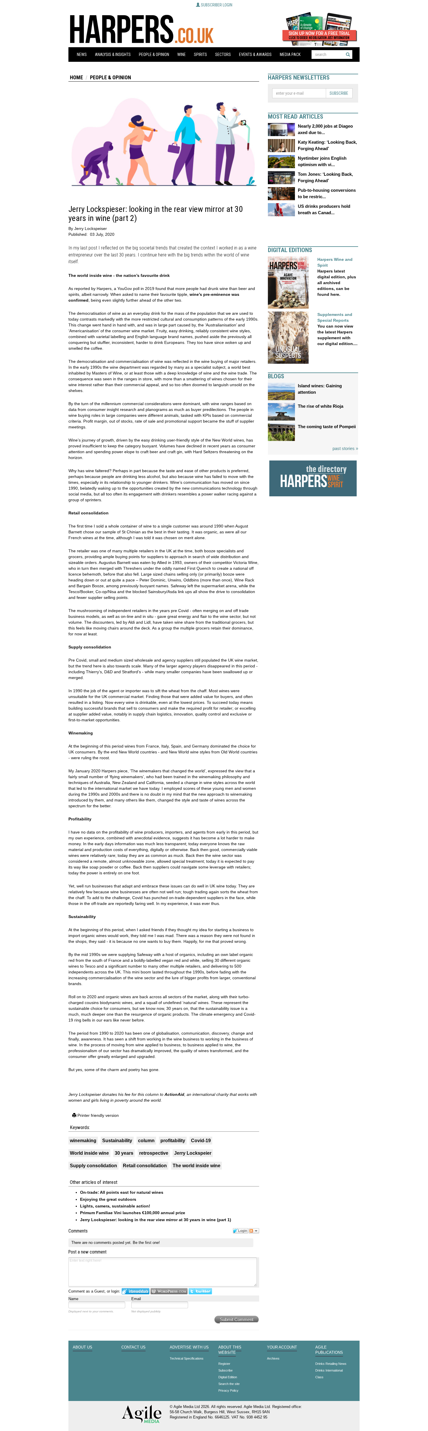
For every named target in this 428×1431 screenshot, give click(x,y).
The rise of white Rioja (320, 406)
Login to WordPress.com (169, 1291)
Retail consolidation (145, 1165)
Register (224, 1363)
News (82, 54)
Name (73, 1299)
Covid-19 (201, 1140)
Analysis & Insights (113, 54)
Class (319, 1377)
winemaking (83, 1140)
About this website (229, 1350)
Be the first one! (146, 1242)
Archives (273, 1358)
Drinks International (329, 1370)
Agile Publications (329, 1350)
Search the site (229, 1384)
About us (82, 1347)
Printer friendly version (97, 1115)
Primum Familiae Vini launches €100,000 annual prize (132, 1212)
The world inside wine (196, 1165)
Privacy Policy (228, 1390)
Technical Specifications (187, 1358)
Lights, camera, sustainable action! (115, 1206)
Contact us (133, 1347)
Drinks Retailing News (330, 1363)
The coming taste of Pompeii (327, 426)
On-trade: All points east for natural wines (121, 1192)
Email (136, 1299)
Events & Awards (255, 54)
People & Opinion (154, 54)
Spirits (200, 54)
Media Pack (290, 54)
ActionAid (174, 1094)
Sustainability (117, 1140)
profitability (172, 1140)
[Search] (348, 54)
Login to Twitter (200, 1291)
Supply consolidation (93, 1165)
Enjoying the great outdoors (108, 1199)
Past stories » (345, 448)
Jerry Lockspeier (192, 1153)
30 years (124, 1153)
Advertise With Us (189, 1347)
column (146, 1140)
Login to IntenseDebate (135, 1291)
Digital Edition (227, 1377)
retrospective (153, 1153)
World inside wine (89, 1153)
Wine (181, 54)
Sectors (223, 54)
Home (76, 77)
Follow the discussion (254, 1230)
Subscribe (339, 93)
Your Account (282, 1347)
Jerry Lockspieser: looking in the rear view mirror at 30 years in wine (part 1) (155, 1219)
